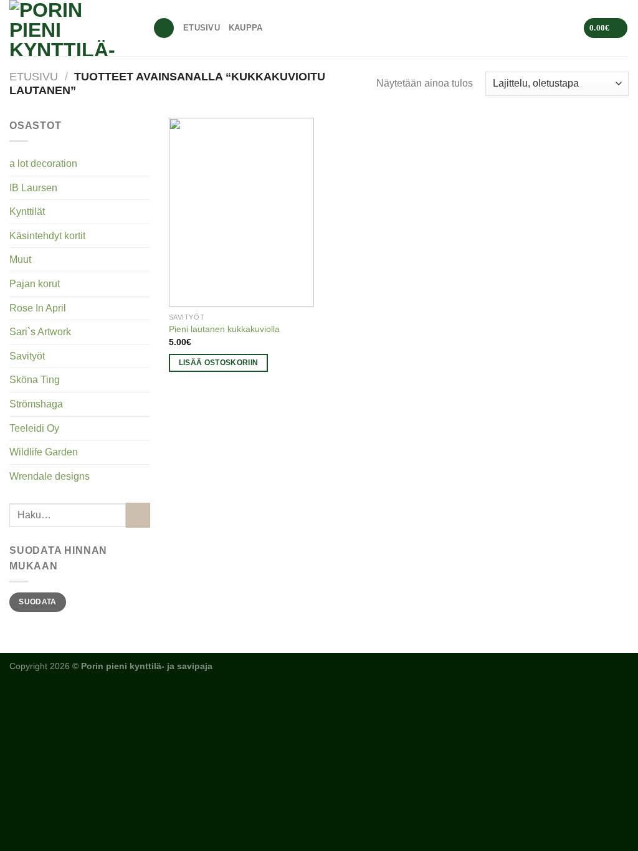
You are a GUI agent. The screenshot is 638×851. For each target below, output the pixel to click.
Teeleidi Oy (34, 428)
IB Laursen (33, 188)
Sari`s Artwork (40, 331)
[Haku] (164, 28)
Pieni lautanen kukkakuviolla (224, 329)
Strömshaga (36, 404)
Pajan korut (34, 283)
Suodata (38, 601)
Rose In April (37, 308)
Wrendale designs (49, 476)
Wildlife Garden (43, 452)
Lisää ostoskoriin (219, 362)
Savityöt (27, 356)
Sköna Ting (34, 379)
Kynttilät (27, 211)
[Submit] (138, 515)
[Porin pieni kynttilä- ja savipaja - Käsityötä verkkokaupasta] (71, 28)
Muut (20, 259)
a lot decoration (43, 163)
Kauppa (246, 27)
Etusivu (201, 27)
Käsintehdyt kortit (47, 236)
